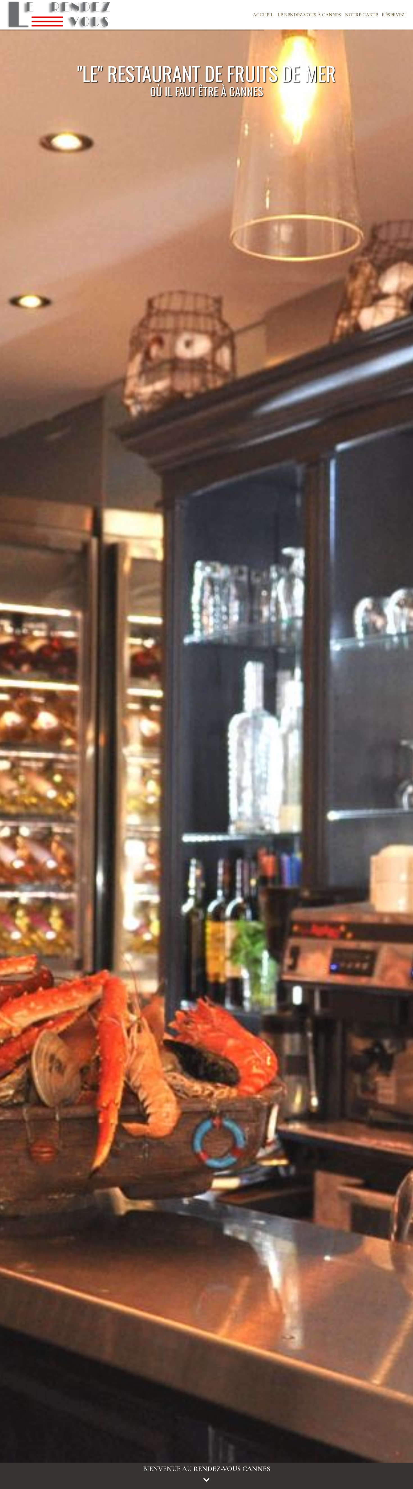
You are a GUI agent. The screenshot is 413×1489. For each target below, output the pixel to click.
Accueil (263, 15)
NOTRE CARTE (361, 15)
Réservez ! (394, 15)
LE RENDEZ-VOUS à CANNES (309, 15)
